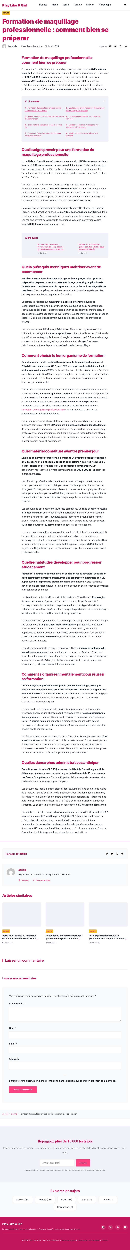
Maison (90, 4)
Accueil (5, 1114)
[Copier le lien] (120, 46)
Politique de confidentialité (88, 1240)
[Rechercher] (125, 5)
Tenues (78, 4)
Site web (25, 880)
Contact (104, 1240)
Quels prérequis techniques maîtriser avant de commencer (44, 117)
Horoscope (105, 4)
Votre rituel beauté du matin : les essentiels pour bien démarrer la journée (19, 938)
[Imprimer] (126, 46)
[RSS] (117, 1227)
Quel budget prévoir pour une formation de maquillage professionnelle (85, 109)
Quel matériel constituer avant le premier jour (43, 126)
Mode (55, 4)
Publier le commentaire (23, 1089)
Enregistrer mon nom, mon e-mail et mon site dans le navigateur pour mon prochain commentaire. (62, 1080)
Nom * (12, 1028)
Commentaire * (17, 1003)
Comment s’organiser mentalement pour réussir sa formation (43, 134)
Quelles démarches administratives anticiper (82, 134)
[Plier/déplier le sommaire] (104, 101)
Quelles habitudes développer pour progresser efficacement (82, 126)
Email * (13, 1043)
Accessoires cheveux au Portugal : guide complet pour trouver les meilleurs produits (50, 246)
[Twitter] (115, 46)
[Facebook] (110, 46)
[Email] (125, 1227)
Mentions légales (68, 1240)
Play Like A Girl (14, 5)
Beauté (43, 4)
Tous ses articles (43, 880)
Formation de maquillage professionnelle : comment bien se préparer (43, 109)
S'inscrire (83, 1163)
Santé (65, 4)
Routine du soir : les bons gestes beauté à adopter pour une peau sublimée (91, 246)
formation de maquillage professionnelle (43, 409)
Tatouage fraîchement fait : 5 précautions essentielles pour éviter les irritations (108, 938)
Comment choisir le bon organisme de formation (83, 117)
